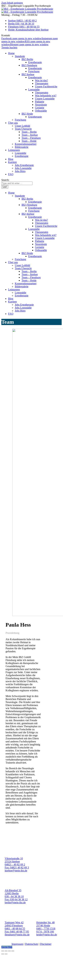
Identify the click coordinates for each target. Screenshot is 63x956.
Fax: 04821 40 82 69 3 (17, 867)
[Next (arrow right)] (6, 953)
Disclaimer (45, 944)
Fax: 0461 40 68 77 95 (17, 931)
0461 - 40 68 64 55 (15, 928)
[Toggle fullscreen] (9, 950)
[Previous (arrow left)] (2, 953)
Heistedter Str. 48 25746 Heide (45, 924)
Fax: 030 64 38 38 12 (16, 899)
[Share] (6, 950)
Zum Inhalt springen (12, 2)
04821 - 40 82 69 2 (15, 864)
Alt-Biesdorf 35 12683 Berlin (13, 892)
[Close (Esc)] (2, 950)
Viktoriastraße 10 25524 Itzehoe (14, 860)
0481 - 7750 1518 (45, 928)
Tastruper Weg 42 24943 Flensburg (14, 924)
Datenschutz (31, 944)
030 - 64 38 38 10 (14, 896)
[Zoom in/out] (12, 950)
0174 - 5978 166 (45, 931)
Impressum (17, 944)
